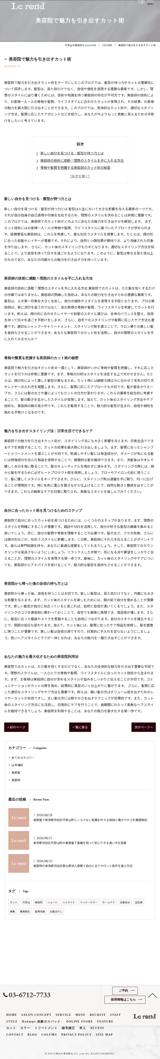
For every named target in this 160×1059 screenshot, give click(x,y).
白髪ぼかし (56, 911)
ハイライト (68, 902)
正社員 (138, 902)
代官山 (26, 902)
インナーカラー (89, 902)
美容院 (15, 780)
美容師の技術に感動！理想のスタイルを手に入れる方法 (82, 160)
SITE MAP (104, 1034)
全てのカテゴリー (23, 757)
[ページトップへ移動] (153, 995)
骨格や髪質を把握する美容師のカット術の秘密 (75, 167)
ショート (53, 902)
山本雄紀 (17, 765)
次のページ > (144, 727)
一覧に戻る (80, 727)
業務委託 (25, 911)
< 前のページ (16, 727)
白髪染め (125, 902)
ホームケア (108, 902)
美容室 (15, 772)
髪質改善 (40, 911)
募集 (12, 911)
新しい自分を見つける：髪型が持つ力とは (72, 153)
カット (14, 902)
